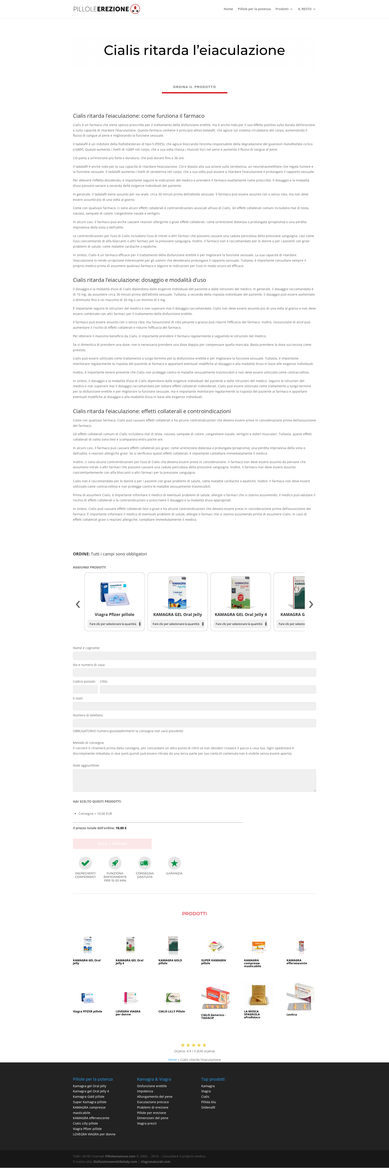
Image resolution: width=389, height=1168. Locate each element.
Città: (104, 681)
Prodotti (282, 9)
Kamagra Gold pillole (88, 1096)
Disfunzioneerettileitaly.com (115, 1161)
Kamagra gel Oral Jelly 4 (91, 1091)
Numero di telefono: (88, 715)
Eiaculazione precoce (153, 1102)
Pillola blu (208, 1102)
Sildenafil (208, 1107)
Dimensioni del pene (152, 1118)
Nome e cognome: (86, 648)
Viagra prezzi (147, 1123)
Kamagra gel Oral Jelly (89, 1086)
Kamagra (208, 1086)
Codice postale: (84, 681)
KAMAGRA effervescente (91, 1118)
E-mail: (78, 698)
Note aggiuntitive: (86, 765)
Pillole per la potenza (254, 9)
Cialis (205, 1096)
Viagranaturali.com (155, 1161)
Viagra (206, 1091)
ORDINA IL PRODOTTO (194, 87)
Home (228, 9)
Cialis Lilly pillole (85, 1123)
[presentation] (78, 604)
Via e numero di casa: (89, 665)
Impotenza (145, 1091)
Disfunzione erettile (152, 1086)
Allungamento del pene (154, 1096)
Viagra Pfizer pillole (87, 1129)
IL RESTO (305, 9)
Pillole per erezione (151, 1113)
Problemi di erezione (152, 1107)
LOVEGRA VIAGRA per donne (94, 1134)
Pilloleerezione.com (120, 1156)
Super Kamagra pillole (89, 1102)
